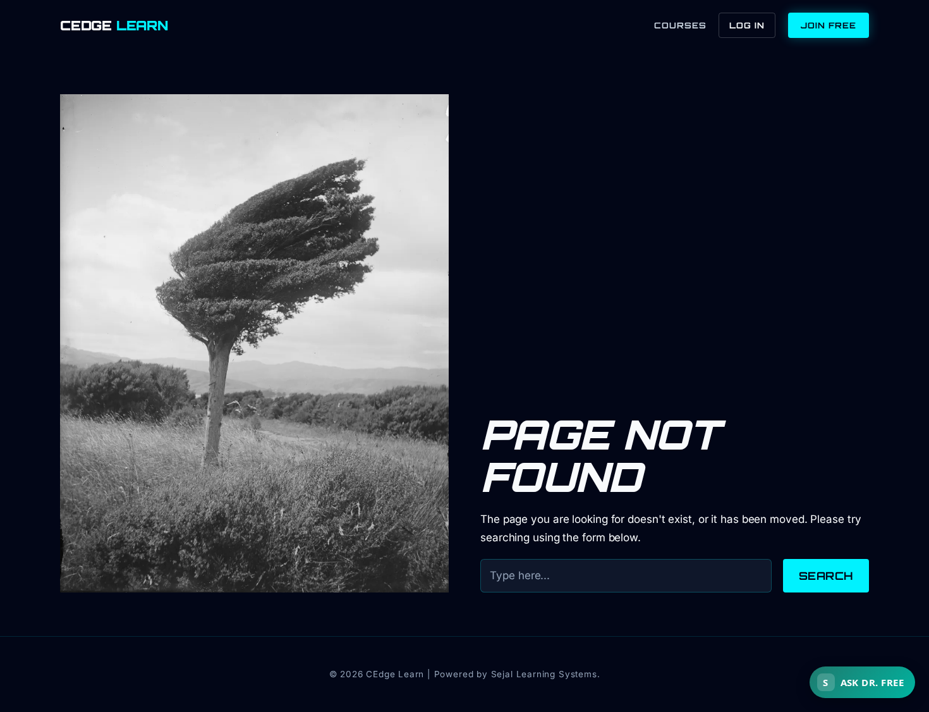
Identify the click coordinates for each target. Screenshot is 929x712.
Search (826, 575)
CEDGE (114, 25)
